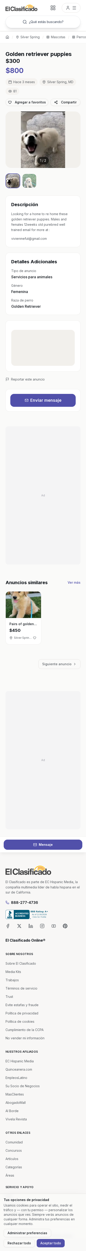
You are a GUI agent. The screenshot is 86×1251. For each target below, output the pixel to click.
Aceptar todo (50, 1243)
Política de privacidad (22, 1013)
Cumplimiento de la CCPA (25, 1030)
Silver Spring (30, 37)
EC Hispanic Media (20, 1061)
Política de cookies (20, 1021)
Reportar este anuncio (28, 379)
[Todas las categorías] (53, 8)
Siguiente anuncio (57, 664)
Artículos (12, 1159)
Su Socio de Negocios (23, 1086)
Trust (9, 997)
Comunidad (14, 1142)
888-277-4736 (24, 902)
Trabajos (12, 980)
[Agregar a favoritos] (34, 638)
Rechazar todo (19, 1243)
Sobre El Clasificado (21, 963)
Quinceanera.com (19, 1069)
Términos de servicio (21, 988)
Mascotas (58, 37)
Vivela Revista (16, 1119)
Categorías (14, 1167)
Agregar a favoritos (30, 102)
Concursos (14, 1150)
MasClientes (15, 1094)
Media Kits (13, 972)
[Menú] (71, 8)
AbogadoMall (16, 1103)
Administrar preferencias (27, 1233)
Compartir (69, 102)
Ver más (74, 582)
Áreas (10, 1175)
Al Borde (12, 1111)
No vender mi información (25, 1038)
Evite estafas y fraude (22, 1005)
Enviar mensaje (45, 400)
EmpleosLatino (16, 1078)
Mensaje (46, 845)
